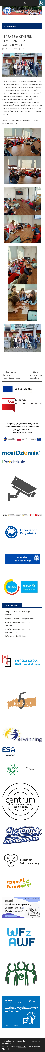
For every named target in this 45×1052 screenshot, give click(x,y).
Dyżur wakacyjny (12, 636)
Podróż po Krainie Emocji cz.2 (17, 622)
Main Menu (11, 26)
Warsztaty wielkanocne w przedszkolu (35, 375)
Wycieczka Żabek (12, 618)
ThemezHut (6, 1049)
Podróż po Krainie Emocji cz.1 (17, 629)
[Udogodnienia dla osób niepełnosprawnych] (42, 3)
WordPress (22, 1046)
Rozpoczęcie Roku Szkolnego (17, 611)
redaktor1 (25, 49)
